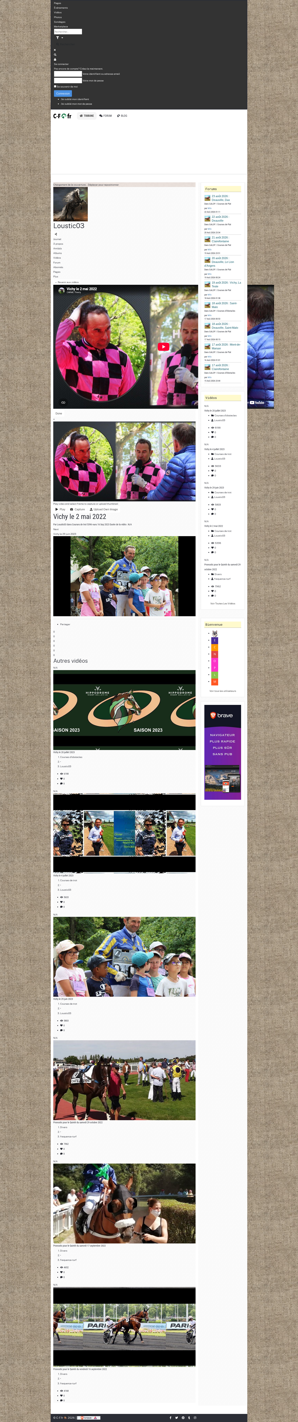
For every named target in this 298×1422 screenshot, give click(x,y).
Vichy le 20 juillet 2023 (64, 752)
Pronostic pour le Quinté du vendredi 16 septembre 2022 (80, 1369)
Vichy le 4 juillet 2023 (63, 875)
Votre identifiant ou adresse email (101, 73)
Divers (63, 1127)
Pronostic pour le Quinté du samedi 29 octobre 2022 (78, 1122)
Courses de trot (79, 524)
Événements (61, 7)
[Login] (55, 59)
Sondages (59, 21)
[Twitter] (176, 1418)
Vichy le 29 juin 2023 (63, 999)
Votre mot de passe (93, 80)
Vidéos (58, 12)
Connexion (63, 93)
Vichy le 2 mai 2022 (213, 526)
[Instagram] (195, 1418)
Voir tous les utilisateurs (223, 690)
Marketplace (61, 26)
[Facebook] (171, 1418)
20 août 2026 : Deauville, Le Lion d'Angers (219, 262)
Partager (65, 624)
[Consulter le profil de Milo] (207, 198)
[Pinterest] (183, 1418)
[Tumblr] (189, 1418)
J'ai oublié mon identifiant (75, 99)
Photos (58, 17)
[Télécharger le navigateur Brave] (88, 1418)
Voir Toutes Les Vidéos (222, 603)
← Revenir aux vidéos (67, 282)
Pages (57, 3)
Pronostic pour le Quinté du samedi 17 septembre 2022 (79, 1245)
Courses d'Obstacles (226, 311)
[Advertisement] (149, 148)
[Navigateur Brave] (222, 752)
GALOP (212, 203)
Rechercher (67, 44)
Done (59, 413)
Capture (79, 509)
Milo (210, 208)
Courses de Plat (224, 203)
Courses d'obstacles (71, 757)
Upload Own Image (105, 509)
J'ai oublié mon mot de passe (76, 103)
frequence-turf (68, 1136)
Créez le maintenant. (91, 68)
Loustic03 (69, 225)
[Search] (55, 54)
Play (61, 509)
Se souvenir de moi (67, 86)
